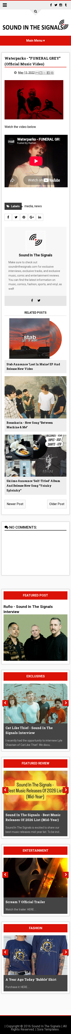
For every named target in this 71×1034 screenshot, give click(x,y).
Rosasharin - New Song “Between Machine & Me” (30, 425)
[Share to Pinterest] (52, 73)
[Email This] (37, 73)
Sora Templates (48, 1029)
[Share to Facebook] (48, 73)
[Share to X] (45, 73)
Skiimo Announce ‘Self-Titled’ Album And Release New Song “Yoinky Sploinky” (33, 485)
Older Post (56, 504)
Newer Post (15, 504)
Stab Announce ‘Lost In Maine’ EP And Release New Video (33, 366)
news (38, 206)
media (28, 206)
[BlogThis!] (41, 73)
